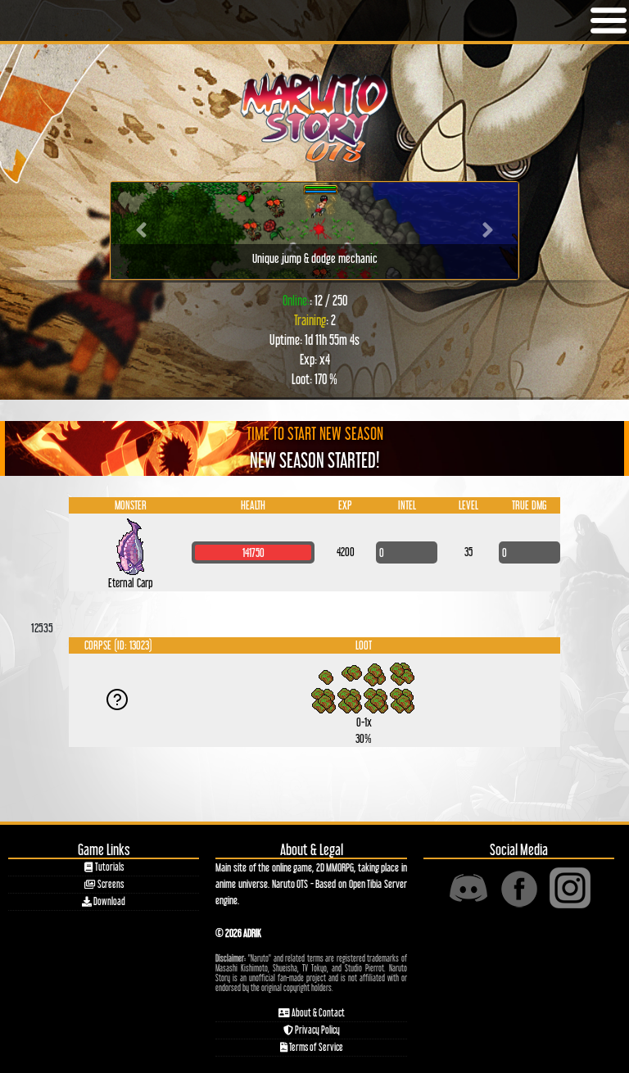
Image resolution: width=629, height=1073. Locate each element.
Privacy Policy (316, 1030)
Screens (110, 884)
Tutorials (108, 867)
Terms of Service (315, 1047)
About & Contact (317, 1013)
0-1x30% (364, 702)
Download (108, 901)
